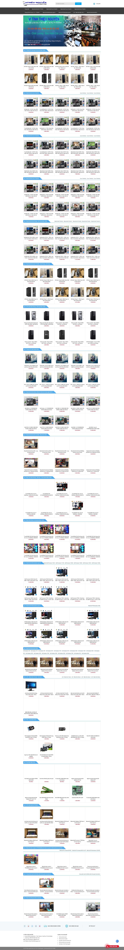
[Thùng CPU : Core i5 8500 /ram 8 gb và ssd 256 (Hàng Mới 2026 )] (62, 358)
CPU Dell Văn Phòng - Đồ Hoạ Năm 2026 (35, 306)
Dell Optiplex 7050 (69, 653)
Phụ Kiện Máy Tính (30, 762)
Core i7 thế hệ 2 (83, 178)
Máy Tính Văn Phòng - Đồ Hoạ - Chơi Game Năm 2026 (38, 477)
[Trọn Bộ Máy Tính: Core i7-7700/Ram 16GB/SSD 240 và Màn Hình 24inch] (62, 505)
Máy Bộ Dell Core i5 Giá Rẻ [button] (66, 9)
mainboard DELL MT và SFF (77, 797)
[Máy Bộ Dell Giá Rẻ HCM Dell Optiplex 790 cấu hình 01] (46, 662)
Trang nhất (27, 9)
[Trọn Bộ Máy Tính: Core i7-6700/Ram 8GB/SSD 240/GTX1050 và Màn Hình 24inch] (31, 505)
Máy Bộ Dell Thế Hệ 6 (59, 221)
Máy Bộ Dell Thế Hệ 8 (77, 221)
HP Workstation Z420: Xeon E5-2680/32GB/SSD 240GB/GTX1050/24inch (77, 623)
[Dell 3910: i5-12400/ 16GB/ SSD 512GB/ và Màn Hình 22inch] (62, 420)
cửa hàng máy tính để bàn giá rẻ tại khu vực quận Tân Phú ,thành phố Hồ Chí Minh (62, 842)
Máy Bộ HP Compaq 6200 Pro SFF (79, 850)
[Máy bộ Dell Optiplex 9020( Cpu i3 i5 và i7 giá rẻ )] (31, 833)
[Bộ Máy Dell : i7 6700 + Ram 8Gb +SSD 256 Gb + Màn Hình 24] (62, 206)
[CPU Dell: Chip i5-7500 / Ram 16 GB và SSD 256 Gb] (46, 273)
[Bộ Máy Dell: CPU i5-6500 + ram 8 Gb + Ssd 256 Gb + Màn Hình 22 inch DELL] (31, 230)
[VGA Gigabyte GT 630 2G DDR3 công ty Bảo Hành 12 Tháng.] (31, 729)
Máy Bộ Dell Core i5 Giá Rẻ (32, 135)
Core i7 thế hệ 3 (90, 178)
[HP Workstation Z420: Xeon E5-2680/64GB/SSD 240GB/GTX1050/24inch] (31, 634)
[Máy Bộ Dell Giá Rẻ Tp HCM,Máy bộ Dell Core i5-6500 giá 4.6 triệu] (93, 444)
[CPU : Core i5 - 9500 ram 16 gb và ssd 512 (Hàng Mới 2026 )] (62, 377)
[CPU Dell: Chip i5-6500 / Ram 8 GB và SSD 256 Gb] (62, 273)
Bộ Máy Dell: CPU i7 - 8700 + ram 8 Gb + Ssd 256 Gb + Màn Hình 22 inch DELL (77, 258)
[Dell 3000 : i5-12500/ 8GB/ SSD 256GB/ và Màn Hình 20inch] (62, 401)
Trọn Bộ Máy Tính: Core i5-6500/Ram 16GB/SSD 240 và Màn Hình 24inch (31, 495)
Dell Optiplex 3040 (29, 653)
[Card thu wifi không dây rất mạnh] (46, 771)
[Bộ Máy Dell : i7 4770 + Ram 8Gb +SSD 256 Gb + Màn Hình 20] (31, 187)
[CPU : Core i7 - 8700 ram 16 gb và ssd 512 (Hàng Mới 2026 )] (77, 377)
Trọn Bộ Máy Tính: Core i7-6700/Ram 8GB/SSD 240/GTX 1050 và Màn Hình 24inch (46, 514)
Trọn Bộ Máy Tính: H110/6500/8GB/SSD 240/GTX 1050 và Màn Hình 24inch (46, 495)
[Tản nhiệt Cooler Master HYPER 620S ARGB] (31, 771)
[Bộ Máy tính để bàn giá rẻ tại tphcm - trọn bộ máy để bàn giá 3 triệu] (77, 883)
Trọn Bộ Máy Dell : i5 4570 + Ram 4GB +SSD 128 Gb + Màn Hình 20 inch (31, 153)
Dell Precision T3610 (87, 562)
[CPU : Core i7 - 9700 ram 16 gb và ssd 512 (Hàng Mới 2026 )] (93, 377)
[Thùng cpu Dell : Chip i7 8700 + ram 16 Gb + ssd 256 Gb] (77, 335)
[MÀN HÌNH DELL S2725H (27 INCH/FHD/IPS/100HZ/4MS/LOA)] (31, 705)
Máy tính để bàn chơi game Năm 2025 (35, 520)
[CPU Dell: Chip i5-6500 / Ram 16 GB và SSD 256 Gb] (31, 273)
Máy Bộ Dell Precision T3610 (49, 562)
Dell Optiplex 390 (26, 650)
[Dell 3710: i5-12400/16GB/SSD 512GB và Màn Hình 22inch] (46, 420)
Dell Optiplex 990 (41, 650)
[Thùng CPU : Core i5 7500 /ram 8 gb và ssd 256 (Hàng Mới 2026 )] (46, 358)
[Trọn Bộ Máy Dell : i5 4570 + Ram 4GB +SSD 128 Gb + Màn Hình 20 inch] (31, 145)
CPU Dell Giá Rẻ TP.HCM (32, 805)
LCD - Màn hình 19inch (66, 677)
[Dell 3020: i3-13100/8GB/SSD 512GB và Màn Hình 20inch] (31, 401)
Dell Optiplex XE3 (77, 653)
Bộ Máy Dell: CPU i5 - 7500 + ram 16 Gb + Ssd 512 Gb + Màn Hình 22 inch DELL (62, 258)
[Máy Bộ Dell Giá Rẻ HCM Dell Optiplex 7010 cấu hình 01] (93, 662)
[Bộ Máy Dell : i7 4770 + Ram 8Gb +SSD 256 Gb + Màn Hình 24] (62, 187)
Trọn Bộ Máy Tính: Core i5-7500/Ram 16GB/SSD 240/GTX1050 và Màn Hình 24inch (93, 514)
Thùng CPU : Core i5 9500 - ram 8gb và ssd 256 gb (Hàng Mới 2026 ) (77, 367)
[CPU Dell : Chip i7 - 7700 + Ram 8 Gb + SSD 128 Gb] (93, 78)
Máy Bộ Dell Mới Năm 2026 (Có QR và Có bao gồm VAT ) (39, 392)
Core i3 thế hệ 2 (83, 93)
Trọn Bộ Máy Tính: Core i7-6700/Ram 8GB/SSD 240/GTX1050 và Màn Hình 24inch (31, 514)
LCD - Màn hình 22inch (85, 677)
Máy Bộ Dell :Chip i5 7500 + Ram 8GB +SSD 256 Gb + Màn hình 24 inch (77, 172)
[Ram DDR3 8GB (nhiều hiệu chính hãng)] (62, 790)
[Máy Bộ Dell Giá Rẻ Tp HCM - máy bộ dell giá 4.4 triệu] (62, 444)
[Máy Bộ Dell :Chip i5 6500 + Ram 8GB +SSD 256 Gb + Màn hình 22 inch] (46, 164)
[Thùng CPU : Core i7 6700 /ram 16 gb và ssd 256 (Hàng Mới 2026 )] (93, 358)
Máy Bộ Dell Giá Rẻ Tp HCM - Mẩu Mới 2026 (36, 434)
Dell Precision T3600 (78, 562)
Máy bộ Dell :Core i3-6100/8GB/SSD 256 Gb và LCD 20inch (93, 842)
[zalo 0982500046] (117, 941)
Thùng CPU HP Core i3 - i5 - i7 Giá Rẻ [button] (32, 12)
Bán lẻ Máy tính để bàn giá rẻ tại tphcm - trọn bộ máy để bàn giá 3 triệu (31, 892)
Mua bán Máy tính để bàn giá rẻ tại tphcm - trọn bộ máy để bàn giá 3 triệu (46, 892)
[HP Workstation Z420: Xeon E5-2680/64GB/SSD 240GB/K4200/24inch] (93, 634)
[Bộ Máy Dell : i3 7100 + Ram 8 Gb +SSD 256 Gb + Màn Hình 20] (93, 102)
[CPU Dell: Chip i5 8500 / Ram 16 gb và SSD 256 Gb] (31, 292)
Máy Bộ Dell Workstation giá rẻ (33, 563)
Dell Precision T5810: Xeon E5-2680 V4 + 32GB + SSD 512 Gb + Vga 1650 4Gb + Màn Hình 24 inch (31, 599)
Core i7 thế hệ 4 (97, 178)
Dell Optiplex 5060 (85, 653)
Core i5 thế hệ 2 (83, 135)
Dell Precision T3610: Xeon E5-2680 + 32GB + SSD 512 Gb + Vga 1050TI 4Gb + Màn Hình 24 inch (46, 580)
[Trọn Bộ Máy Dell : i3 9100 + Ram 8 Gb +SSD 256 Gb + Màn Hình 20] (93, 121)
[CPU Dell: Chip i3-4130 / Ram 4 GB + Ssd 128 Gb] (31, 59)
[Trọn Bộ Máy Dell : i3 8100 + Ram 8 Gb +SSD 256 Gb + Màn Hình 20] (62, 121)
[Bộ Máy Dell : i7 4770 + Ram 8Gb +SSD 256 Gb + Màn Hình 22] (46, 187)
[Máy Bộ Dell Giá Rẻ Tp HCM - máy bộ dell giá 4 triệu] (31, 444)
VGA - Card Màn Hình (31, 719)
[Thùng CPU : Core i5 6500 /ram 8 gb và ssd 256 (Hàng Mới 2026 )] (31, 358)
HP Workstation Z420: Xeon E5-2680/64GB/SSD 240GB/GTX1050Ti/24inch (77, 642)
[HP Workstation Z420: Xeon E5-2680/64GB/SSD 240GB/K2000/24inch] (93, 615)
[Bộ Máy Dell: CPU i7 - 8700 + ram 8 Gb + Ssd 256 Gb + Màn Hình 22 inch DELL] (77, 249)
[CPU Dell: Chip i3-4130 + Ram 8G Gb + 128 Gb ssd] (62, 59)
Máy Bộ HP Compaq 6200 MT (65, 850)
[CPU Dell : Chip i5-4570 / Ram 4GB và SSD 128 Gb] (46, 59)
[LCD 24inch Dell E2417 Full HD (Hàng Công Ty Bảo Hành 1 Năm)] (62, 686)
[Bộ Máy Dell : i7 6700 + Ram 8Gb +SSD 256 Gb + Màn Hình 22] (31, 206)
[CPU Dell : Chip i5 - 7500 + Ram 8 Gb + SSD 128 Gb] (62, 78)
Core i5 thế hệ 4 (97, 135)
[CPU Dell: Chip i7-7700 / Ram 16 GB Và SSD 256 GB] (93, 292)
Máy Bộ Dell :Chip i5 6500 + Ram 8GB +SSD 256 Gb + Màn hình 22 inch (46, 172)
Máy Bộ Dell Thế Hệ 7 (68, 221)
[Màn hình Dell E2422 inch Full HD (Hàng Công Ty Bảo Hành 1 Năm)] (77, 686)
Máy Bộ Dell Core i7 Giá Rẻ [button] (80, 9)
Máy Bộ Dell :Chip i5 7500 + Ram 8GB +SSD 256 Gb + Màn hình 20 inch (93, 153)
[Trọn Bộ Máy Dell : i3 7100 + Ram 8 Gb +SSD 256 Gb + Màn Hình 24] (77, 121)
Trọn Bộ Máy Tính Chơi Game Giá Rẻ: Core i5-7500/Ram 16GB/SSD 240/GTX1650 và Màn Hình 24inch (31, 557)
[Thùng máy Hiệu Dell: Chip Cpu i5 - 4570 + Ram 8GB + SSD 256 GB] (31, 316)
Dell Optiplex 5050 (61, 653)
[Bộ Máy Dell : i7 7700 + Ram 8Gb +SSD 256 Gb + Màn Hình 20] (93, 187)
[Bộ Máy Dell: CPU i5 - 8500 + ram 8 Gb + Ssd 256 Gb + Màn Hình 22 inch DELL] (93, 230)
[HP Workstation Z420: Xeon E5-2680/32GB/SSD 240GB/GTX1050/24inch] (77, 615)
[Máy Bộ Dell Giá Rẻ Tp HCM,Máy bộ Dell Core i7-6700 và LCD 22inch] (77, 463)
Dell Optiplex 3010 (49, 650)
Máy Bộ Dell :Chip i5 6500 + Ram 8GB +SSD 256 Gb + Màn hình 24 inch (31, 172)
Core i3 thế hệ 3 (90, 93)
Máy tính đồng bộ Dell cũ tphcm (33, 897)
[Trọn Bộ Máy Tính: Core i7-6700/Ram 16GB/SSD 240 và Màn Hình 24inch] (93, 486)
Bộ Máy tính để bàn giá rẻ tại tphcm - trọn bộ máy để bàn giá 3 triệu (77, 892)
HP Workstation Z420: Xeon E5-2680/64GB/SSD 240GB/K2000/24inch (93, 623)
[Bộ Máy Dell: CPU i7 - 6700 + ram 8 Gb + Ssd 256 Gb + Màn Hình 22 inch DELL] (62, 230)
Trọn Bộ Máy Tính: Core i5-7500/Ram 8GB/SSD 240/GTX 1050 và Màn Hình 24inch (77, 495)
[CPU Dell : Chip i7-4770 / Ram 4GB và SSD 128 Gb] (93, 59)
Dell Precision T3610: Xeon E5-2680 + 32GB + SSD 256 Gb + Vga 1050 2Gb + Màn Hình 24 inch (31, 580)
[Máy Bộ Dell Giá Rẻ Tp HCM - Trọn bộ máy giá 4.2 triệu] (46, 444)
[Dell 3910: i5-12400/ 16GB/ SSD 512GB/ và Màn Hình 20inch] (31, 420)
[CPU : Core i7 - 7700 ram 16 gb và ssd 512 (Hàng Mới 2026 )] (46, 377)
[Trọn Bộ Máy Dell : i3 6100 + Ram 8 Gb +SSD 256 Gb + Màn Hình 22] (31, 121)
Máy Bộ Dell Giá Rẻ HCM (32, 648)
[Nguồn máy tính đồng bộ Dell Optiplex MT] (93, 771)
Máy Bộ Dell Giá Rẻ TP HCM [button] (37, 9)
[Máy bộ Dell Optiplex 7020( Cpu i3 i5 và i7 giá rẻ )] (77, 814)
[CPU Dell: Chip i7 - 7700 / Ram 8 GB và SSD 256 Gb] (77, 292)
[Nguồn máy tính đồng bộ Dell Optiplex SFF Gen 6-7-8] (31, 790)
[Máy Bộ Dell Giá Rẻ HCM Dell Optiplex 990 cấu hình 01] (62, 662)
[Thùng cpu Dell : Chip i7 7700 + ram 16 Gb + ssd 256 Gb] (62, 335)
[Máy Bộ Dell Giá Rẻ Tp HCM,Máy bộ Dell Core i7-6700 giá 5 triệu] (46, 463)
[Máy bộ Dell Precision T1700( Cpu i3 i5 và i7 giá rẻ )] (77, 833)
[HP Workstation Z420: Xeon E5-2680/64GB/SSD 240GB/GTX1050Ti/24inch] (77, 634)
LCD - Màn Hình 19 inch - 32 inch (34, 677)
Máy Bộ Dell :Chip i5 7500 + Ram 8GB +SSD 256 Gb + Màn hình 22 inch (62, 172)
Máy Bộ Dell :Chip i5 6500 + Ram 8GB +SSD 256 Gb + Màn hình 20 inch (77, 153)
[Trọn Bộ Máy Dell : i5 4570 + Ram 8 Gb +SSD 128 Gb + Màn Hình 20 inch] (46, 145)
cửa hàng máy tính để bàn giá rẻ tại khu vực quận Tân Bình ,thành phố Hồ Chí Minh (46, 823)
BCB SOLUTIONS (52, 948)
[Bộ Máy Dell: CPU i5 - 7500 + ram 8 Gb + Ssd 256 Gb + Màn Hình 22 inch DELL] (46, 230)
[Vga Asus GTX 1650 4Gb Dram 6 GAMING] (31, 748)
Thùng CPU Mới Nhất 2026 (32, 349)
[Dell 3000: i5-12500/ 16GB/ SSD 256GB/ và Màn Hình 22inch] (77, 401)
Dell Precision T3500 (69, 562)
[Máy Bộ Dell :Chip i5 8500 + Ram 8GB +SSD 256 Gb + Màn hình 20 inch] (93, 164)
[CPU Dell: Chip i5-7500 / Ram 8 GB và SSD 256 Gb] (77, 273)
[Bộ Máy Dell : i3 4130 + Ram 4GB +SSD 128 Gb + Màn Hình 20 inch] (31, 102)
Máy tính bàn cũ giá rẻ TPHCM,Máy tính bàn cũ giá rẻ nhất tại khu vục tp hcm (44, 847)
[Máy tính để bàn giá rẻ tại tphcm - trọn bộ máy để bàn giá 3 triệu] (62, 883)
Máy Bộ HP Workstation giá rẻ (33, 605)
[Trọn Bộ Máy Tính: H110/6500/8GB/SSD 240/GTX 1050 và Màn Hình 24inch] (46, 486)
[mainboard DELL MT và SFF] (77, 790)
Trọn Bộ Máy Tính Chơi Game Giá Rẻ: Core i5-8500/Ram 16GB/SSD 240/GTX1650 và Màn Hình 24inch (93, 557)
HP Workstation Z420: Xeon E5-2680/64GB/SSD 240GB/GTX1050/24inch (31, 642)
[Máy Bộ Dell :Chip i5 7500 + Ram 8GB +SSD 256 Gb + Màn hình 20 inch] (93, 145)
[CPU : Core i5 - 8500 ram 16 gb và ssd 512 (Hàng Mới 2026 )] (31, 377)
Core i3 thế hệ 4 (97, 93)
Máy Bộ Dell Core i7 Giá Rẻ (32, 178)
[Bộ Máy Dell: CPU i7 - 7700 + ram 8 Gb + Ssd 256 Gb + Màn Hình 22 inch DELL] (77, 230)
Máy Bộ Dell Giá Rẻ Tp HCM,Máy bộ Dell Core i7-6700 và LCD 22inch (77, 471)
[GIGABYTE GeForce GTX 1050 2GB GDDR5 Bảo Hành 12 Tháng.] (77, 729)
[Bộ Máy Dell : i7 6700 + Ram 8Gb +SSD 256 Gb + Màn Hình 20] (77, 187)
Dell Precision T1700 (60, 562)
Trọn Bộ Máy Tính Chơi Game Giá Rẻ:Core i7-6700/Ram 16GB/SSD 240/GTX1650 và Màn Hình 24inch (62, 557)
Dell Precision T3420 (96, 562)
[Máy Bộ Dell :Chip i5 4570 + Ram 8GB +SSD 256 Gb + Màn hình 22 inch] (62, 145)
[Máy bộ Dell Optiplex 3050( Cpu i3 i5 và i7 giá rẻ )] (46, 833)
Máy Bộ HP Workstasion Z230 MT (93, 850)
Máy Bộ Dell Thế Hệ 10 (95, 221)
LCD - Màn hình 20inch (76, 677)
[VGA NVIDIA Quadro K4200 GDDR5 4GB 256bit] (62, 907)
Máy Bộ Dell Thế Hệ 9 (86, 221)
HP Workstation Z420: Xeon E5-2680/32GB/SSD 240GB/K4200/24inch (62, 642)
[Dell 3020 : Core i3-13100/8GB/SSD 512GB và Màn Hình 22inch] (93, 420)
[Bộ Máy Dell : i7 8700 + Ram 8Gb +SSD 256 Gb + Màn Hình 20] (77, 206)
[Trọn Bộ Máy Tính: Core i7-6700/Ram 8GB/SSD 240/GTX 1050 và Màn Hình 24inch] (46, 505)
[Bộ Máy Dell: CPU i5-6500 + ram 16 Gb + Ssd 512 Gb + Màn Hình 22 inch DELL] (31, 249)
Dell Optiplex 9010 (65, 650)
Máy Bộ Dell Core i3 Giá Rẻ (32, 93)
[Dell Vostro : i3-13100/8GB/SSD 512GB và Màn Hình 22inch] (46, 401)
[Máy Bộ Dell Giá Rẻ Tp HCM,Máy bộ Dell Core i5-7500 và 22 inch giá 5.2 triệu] (62, 463)
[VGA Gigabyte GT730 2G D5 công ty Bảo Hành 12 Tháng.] (46, 729)
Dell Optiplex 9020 (90, 650)
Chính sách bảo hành (63, 937)
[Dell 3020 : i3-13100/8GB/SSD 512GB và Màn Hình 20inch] (77, 420)
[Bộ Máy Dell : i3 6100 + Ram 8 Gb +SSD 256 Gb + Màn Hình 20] (77, 102)
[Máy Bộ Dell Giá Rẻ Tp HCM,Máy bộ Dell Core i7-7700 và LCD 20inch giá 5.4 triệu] (93, 463)
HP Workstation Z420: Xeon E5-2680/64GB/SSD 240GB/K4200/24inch (93, 642)
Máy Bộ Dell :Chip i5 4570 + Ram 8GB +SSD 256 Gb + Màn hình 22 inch (62, 153)
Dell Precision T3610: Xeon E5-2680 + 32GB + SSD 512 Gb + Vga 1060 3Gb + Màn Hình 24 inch (62, 580)
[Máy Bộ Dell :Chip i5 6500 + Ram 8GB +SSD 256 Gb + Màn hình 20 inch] (77, 145)
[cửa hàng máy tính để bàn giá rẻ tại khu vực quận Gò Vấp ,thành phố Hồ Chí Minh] (31, 814)
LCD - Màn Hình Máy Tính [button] (78, 12)
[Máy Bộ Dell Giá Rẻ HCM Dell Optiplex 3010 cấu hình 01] (77, 662)
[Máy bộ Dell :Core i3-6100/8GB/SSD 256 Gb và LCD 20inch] (93, 833)
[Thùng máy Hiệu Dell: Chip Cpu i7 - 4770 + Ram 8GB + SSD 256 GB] (46, 316)
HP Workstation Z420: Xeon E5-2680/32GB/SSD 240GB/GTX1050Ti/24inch (46, 642)
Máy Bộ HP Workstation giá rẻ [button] (65, 12)
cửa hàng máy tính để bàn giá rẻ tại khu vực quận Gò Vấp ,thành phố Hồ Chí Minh (31, 823)
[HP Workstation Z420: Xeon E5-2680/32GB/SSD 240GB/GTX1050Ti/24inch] (46, 634)
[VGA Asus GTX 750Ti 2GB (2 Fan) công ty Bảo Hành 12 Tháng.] (62, 729)
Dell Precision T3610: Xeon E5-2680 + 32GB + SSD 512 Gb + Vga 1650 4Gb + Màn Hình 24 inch (77, 580)
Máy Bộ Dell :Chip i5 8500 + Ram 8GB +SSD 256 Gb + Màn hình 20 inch (93, 172)
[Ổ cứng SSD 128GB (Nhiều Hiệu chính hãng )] (62, 771)
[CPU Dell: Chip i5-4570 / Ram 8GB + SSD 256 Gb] (31, 78)
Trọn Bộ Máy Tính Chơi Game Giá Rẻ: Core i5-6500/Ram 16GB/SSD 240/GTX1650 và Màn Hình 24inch (77, 538)
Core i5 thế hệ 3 (90, 135)
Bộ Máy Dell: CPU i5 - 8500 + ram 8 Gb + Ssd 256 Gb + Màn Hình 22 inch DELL (93, 239)
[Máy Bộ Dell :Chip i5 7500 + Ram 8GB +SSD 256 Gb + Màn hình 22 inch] (62, 164)
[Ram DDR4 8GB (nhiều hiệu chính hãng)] (46, 790)
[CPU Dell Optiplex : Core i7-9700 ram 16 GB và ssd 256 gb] (93, 335)
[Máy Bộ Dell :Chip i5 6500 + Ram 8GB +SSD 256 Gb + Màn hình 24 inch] (31, 164)
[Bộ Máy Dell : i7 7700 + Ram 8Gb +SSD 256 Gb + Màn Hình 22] (46, 206)
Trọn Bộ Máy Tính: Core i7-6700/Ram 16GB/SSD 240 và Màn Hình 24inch (93, 495)
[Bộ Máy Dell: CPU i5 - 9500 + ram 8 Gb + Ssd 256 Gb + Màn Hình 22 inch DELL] (46, 249)
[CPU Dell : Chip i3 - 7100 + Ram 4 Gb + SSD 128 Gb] (77, 59)
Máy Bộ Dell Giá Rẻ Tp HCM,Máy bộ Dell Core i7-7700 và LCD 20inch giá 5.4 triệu (93, 471)
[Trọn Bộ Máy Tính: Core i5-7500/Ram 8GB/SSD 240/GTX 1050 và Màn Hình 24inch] (77, 486)
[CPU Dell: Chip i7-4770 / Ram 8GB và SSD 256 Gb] (46, 78)
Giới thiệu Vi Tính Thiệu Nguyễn (64, 944)
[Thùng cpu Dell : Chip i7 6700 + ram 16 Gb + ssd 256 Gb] (46, 335)
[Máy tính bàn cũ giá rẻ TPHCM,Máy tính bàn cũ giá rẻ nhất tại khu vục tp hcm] (31, 859)
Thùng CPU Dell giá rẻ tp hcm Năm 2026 (35, 50)
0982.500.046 (113, 946)
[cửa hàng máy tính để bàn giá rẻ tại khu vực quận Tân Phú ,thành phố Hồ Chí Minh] (62, 833)
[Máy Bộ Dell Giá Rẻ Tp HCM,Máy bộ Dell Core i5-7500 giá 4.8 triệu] (31, 463)
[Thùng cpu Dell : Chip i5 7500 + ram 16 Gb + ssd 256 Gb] (31, 335)
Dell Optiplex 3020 (73, 650)
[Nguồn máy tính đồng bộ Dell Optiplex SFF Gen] (77, 771)
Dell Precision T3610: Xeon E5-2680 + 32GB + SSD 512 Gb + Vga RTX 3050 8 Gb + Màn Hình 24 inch (93, 580)
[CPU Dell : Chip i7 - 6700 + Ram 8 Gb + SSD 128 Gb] (77, 78)
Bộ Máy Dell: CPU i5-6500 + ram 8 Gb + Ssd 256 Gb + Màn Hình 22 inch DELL (31, 239)
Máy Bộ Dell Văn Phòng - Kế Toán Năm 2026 (36, 221)
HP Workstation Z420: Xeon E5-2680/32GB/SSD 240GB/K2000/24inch (62, 623)
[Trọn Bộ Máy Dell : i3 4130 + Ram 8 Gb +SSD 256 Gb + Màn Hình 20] (62, 102)
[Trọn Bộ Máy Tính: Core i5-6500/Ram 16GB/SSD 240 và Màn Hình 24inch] (31, 486)
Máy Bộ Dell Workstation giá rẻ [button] (49, 12)
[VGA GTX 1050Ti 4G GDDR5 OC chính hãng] (93, 729)
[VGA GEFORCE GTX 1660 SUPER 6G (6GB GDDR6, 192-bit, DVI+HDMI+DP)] (46, 748)
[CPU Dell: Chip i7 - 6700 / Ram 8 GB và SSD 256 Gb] (46, 292)
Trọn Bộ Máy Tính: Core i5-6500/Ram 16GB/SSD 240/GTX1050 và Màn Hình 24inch (77, 514)
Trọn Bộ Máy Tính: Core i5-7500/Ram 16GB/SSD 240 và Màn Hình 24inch (62, 495)
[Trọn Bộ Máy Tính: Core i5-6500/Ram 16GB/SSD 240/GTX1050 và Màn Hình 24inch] (77, 505)
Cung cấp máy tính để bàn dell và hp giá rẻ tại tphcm (38, 874)
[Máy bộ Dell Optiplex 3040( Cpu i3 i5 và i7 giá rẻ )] (93, 814)
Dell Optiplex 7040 (45, 653)
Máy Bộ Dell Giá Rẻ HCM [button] (92, 12)
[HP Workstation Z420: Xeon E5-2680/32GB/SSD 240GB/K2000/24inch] (62, 615)
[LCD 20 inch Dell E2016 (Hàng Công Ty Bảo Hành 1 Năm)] (31, 686)
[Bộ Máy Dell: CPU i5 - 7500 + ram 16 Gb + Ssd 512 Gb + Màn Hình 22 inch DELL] (62, 249)
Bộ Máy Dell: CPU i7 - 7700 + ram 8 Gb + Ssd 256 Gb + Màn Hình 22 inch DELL (77, 239)
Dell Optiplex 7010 (57, 650)
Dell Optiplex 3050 (53, 653)
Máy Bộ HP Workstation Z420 (94, 605)
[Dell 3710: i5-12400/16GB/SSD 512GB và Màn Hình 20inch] (93, 401)
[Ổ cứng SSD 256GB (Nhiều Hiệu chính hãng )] (93, 790)
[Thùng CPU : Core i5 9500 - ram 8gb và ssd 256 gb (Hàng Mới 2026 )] (77, 358)
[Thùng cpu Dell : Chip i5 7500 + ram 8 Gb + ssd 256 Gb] (77, 316)
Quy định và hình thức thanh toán (65, 940)
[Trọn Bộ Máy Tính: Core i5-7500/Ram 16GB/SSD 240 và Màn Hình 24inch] (62, 486)
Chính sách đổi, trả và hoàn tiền (64, 942)
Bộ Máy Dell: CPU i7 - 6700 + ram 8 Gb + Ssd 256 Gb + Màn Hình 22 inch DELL (62, 239)
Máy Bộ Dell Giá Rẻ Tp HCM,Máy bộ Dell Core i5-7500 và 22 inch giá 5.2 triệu (62, 471)
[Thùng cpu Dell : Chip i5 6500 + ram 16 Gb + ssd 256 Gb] (93, 316)
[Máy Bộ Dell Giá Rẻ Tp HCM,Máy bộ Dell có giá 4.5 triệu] (77, 444)
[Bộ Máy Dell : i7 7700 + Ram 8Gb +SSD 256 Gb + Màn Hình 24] (93, 206)
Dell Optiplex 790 (34, 650)
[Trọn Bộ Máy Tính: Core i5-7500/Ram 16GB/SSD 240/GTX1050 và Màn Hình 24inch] (93, 505)
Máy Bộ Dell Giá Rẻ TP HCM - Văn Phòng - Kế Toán (38, 264)
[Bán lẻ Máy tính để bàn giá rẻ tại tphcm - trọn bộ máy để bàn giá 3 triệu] (31, 883)
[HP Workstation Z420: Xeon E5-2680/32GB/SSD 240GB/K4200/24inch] (62, 634)
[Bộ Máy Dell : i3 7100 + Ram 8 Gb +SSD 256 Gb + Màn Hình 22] (46, 121)
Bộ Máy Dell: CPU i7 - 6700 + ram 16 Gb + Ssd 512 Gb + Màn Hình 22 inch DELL (93, 258)
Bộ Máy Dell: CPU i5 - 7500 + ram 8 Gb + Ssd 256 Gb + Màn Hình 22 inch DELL (46, 239)
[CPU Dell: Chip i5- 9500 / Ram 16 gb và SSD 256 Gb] (62, 292)
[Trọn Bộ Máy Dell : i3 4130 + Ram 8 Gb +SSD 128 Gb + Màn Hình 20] (46, 102)
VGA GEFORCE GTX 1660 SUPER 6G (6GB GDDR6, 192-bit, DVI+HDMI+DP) (46, 756)
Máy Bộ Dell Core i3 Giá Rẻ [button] (52, 9)
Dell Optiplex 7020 (82, 650)
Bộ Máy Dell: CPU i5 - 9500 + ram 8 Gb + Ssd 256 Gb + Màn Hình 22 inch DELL (46, 258)
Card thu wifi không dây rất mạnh (46, 778)
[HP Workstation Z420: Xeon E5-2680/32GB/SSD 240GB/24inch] (31, 615)
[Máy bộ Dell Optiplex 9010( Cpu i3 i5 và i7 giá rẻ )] (62, 814)
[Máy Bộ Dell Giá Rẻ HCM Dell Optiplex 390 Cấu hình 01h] (31, 662)
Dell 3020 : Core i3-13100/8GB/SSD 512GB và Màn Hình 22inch (93, 429)
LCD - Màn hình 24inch (95, 677)
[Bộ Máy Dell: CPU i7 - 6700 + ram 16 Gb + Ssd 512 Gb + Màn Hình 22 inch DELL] (93, 249)
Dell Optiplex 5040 (37, 653)
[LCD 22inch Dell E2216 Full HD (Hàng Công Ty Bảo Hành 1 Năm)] (46, 686)
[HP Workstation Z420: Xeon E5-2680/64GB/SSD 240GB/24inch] (46, 615)
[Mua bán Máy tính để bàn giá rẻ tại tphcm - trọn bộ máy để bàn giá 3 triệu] (46, 883)
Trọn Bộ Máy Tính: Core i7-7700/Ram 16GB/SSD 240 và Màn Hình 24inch (62, 514)
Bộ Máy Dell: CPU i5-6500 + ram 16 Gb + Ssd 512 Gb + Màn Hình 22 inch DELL (31, 258)
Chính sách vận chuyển (63, 938)
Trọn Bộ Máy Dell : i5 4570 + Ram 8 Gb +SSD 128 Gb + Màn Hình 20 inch (46, 153)
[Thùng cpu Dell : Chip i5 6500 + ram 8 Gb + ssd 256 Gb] (62, 316)
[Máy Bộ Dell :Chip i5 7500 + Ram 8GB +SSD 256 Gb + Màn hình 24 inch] (77, 164)
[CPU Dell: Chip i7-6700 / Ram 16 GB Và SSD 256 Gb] (93, 273)
